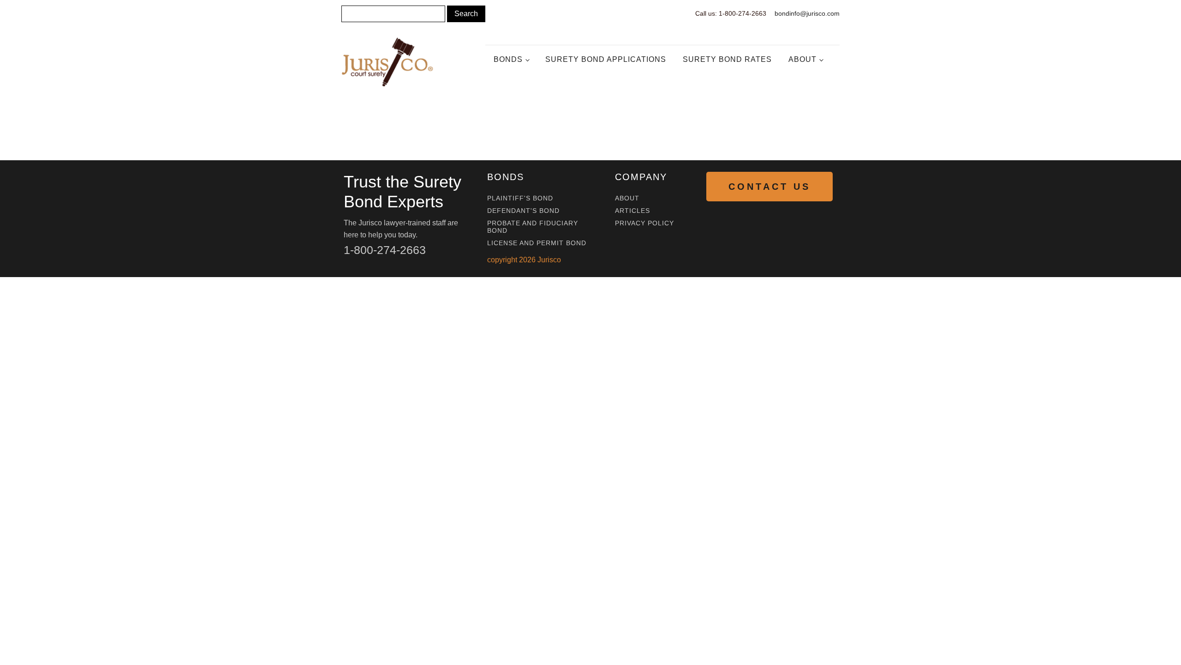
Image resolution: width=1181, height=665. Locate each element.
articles (632, 210)
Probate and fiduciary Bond (532, 227)
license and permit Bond (536, 243)
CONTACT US (769, 186)
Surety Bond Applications (605, 59)
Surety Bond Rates (727, 59)
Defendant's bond (523, 210)
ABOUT (627, 198)
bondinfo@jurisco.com (807, 13)
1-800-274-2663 (385, 249)
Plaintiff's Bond (520, 198)
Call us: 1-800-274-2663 (730, 13)
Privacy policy (644, 223)
